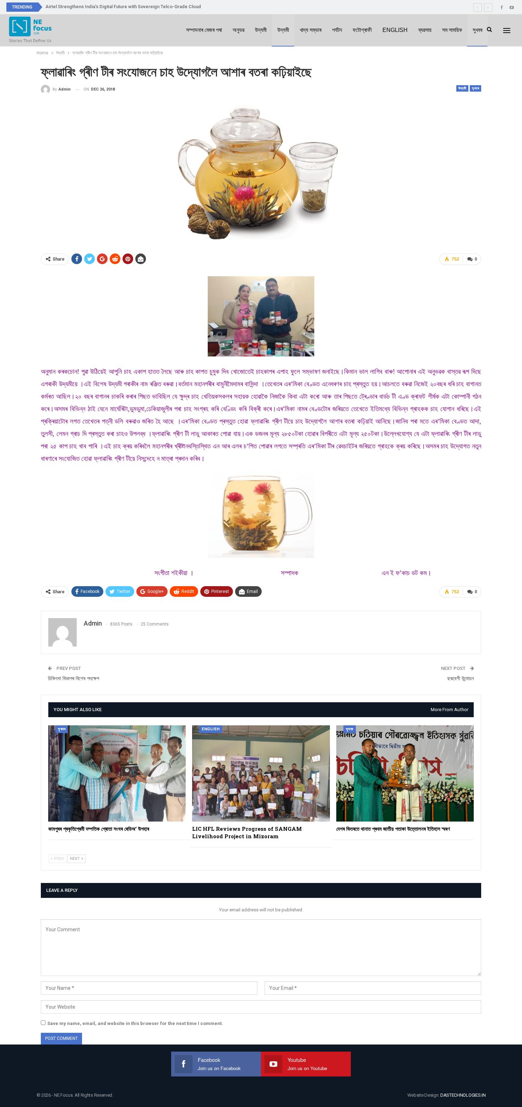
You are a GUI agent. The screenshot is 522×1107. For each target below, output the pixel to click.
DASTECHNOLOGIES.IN (463, 1095)
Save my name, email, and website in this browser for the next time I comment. (135, 1023)
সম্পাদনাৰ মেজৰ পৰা (204, 30)
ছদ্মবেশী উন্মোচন (460, 678)
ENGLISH (395, 30)
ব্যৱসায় (424, 30)
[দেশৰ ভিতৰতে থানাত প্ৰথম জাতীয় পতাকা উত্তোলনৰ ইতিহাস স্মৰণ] (405, 773)
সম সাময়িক (452, 30)
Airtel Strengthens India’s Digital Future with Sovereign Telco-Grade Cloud (123, 6)
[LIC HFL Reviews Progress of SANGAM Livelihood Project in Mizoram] (261, 773)
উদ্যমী (261, 30)
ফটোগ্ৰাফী (362, 30)
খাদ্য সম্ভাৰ (310, 30)
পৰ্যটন (337, 30)
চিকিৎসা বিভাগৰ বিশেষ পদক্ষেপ (73, 678)
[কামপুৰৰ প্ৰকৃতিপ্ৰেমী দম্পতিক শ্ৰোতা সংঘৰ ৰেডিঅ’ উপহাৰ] (117, 773)
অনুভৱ (238, 30)
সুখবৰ (477, 30)
